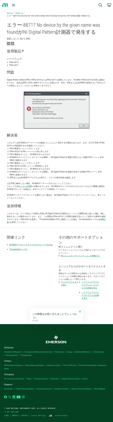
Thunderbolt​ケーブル (18, 249)
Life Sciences (98, 351)
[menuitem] (100, 5)
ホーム (10, 12)
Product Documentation (24, 388)
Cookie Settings (38, 415)
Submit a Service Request (81, 388)
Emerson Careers (41, 378)
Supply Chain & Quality (71, 378)
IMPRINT (15, 415)
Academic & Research (13, 351)
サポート (19, 12)
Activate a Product (61, 388)
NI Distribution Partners (13, 365)
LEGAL (6, 415)
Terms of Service (69, 365)
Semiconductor (12, 355)
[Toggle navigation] (17, 5)
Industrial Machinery (83, 351)
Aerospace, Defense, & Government (38, 351)
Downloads (8, 388)
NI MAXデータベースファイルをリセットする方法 (31, 244)
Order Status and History (34, 365)
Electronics (59, 351)
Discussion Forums (44, 388)
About (29, 378)
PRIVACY (24, 415)
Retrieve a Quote (53, 365)
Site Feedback (99, 388)
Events (85, 378)
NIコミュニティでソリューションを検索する (80, 255)
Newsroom (55, 378)
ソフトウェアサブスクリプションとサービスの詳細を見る (90, 285)
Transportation (26, 355)
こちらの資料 (26, 186)
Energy (69, 351)
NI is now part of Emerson (14, 378)
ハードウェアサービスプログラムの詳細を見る (90, 295)
